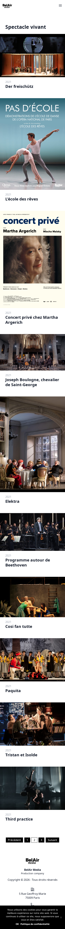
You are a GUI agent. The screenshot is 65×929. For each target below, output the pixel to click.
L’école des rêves (21, 199)
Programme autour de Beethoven (27, 562)
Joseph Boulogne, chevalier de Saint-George (32, 382)
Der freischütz (19, 86)
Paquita (13, 690)
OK (17, 924)
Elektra (12, 501)
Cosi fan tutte (18, 626)
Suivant (52, 840)
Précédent (14, 840)
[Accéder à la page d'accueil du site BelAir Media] (7, 6)
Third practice (19, 819)
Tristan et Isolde (21, 754)
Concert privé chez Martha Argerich (31, 319)
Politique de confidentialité (35, 924)
